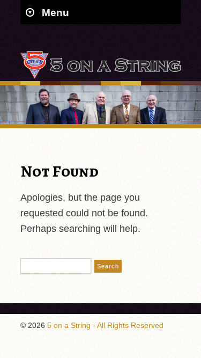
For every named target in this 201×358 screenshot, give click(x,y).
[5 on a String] (100, 76)
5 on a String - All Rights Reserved (105, 325)
